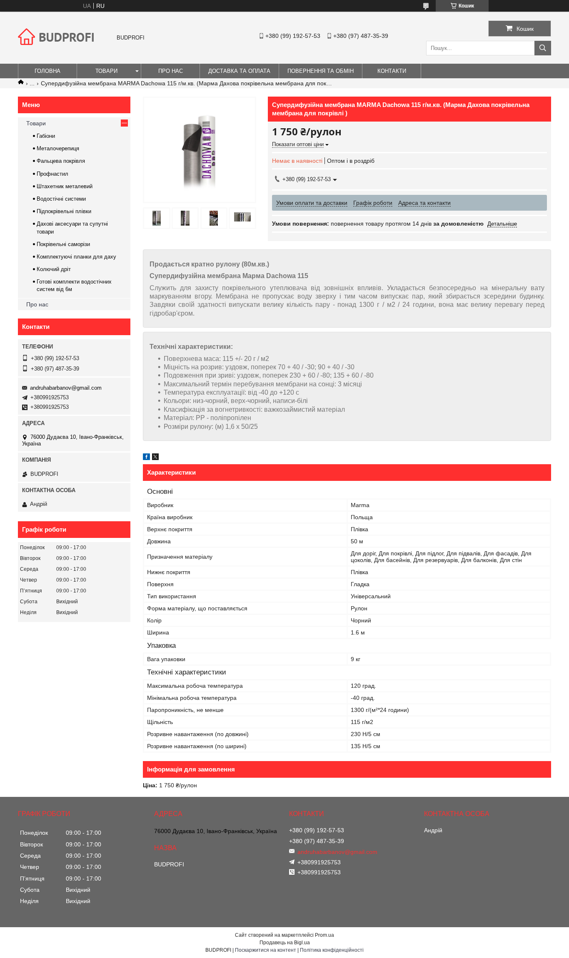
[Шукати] (542, 48)
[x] (155, 458)
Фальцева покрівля (61, 161)
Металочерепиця (58, 148)
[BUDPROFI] (57, 51)
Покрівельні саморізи (63, 244)
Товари (106, 71)
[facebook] (146, 458)
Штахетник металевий (64, 186)
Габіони (46, 136)
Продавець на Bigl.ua (285, 943)
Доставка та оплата (239, 71)
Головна (47, 71)
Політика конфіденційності (332, 950)
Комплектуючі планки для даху (76, 257)
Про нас (170, 71)
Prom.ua (324, 935)
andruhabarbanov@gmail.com (66, 388)
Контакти (391, 71)
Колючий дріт (54, 269)
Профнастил (52, 174)
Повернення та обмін (320, 71)
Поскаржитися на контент (265, 950)
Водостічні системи (61, 199)
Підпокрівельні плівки (64, 211)
